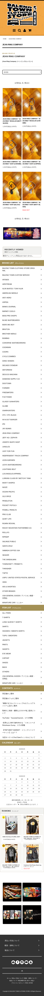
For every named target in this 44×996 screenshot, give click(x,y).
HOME (4, 38)
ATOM (31, 983)
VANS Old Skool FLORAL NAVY (11, 836)
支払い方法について (17, 978)
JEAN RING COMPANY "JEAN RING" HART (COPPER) (31, 163)
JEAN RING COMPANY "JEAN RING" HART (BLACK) (12, 203)
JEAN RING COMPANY (15, 38)
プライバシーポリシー (17, 983)
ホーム (9, 978)
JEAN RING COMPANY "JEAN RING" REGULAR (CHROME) (31, 121)
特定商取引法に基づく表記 (26, 980)
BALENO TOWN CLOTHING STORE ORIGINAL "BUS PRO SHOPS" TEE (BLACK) (32, 837)
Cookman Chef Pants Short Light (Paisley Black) (32, 865)
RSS (26, 983)
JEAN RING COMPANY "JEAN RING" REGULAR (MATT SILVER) (12, 121)
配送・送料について (30, 978)
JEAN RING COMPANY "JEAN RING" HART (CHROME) (12, 163)
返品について (13, 980)
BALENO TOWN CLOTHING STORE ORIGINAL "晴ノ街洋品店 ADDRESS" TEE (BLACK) (11, 865)
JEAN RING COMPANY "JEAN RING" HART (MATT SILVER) (31, 205)
